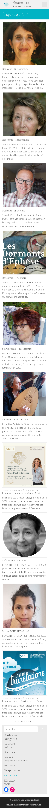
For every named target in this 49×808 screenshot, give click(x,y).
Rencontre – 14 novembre (15, 139)
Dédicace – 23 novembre (15, 69)
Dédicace (9, 747)
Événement (9, 743)
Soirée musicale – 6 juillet (15, 419)
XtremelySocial (36, 804)
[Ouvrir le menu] (44, 4)
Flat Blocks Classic (13, 804)
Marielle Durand (11, 775)
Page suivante (27, 721)
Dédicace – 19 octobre (13, 210)
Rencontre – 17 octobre (14, 278)
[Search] (42, 729)
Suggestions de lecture (16, 760)
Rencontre (10, 752)
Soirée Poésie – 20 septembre (17, 348)
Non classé (9, 765)
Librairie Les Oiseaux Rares (21, 4)
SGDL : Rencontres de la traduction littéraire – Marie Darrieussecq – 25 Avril (23, 700)
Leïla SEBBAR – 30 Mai (14, 560)
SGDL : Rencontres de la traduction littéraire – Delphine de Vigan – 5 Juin (21, 492)
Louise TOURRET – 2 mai (15, 631)
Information (9, 757)
